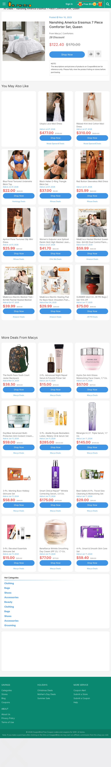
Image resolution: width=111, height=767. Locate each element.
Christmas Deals (45, 690)
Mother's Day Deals (46, 694)
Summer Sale (43, 698)
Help (76, 702)
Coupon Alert (80, 690)
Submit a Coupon (82, 698)
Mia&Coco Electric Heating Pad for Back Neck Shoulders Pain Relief (54, 300)
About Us (5, 714)
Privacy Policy (8, 718)
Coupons (5, 702)
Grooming (10, 625)
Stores (4, 694)
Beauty (8, 601)
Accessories (11, 597)
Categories (6, 690)
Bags (7, 587)
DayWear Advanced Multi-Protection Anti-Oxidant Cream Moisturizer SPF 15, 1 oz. (17, 436)
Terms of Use (7, 722)
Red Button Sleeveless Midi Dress (92, 181)
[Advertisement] (19, 119)
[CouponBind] (21, 4)
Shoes (7, 592)
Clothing (9, 583)
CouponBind (54, 735)
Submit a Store (81, 694)
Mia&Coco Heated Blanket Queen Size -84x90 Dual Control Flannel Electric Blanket (92, 242)
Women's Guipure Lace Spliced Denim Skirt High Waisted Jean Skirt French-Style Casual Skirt (54, 242)
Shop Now (67, 54)
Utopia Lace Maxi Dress (51, 123)
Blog (3, 698)
